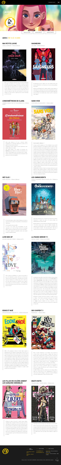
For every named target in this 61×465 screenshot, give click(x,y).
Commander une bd (51, 2)
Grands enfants (50, 32)
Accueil (37, 14)
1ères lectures (27, 32)
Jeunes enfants (38, 32)
